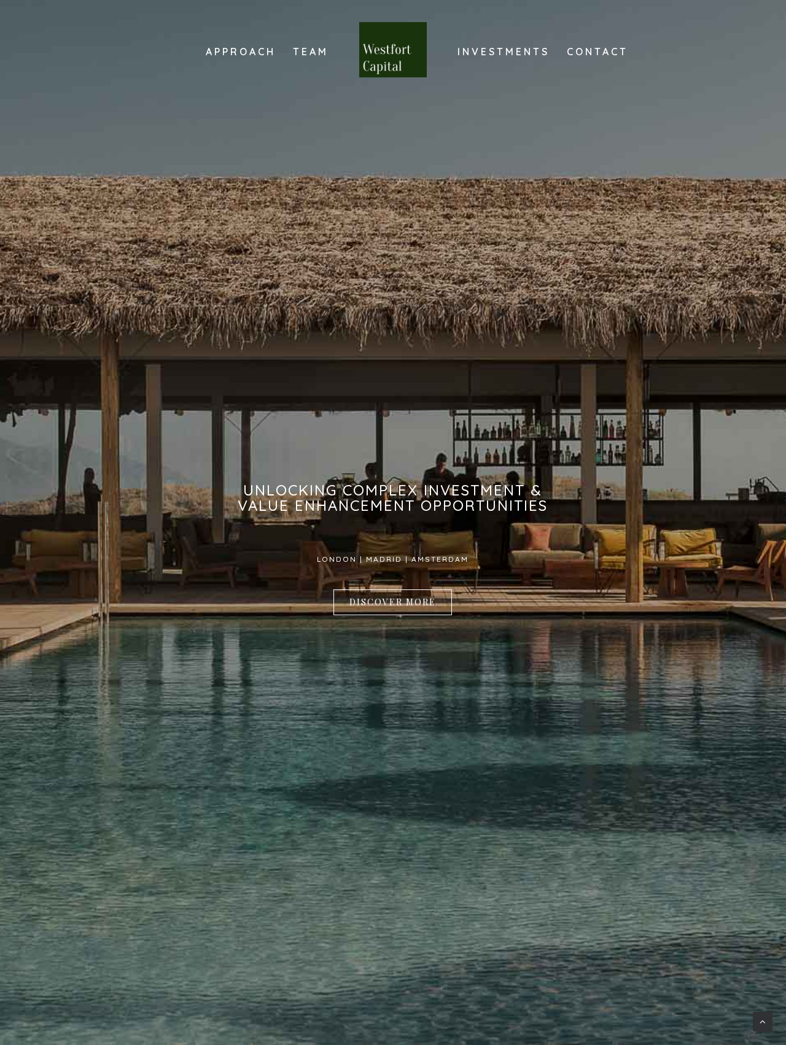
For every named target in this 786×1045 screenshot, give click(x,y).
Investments (503, 51)
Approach (241, 51)
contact (597, 51)
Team (311, 51)
